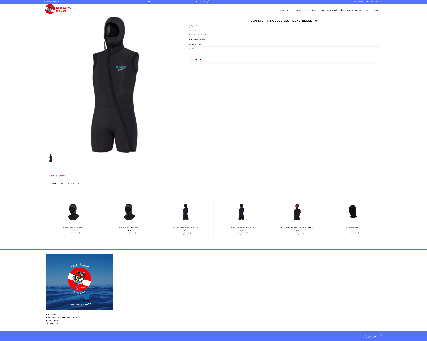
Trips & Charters (310, 10)
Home (282, 10)
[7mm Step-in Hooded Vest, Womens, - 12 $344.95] (241, 219)
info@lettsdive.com (53, 1)
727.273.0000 (146, 1)
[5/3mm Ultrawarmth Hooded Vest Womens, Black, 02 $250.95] (297, 219)
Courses (298, 10)
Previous (41, 92)
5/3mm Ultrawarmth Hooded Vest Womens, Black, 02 (297, 227)
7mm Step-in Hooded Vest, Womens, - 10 (185, 227)
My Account (358, 1)
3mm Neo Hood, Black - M (353, 227)
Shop (322, 10)
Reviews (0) (62, 176)
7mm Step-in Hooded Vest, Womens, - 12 (241, 227)
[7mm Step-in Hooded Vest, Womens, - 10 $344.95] (185, 219)
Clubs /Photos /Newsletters (351, 10)
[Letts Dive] (58, 10)
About (289, 10)
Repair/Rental (331, 10)
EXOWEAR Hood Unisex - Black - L (129, 227)
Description (52, 176)
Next (189, 92)
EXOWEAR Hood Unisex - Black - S (74, 227)
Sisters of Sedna (372, 10)
